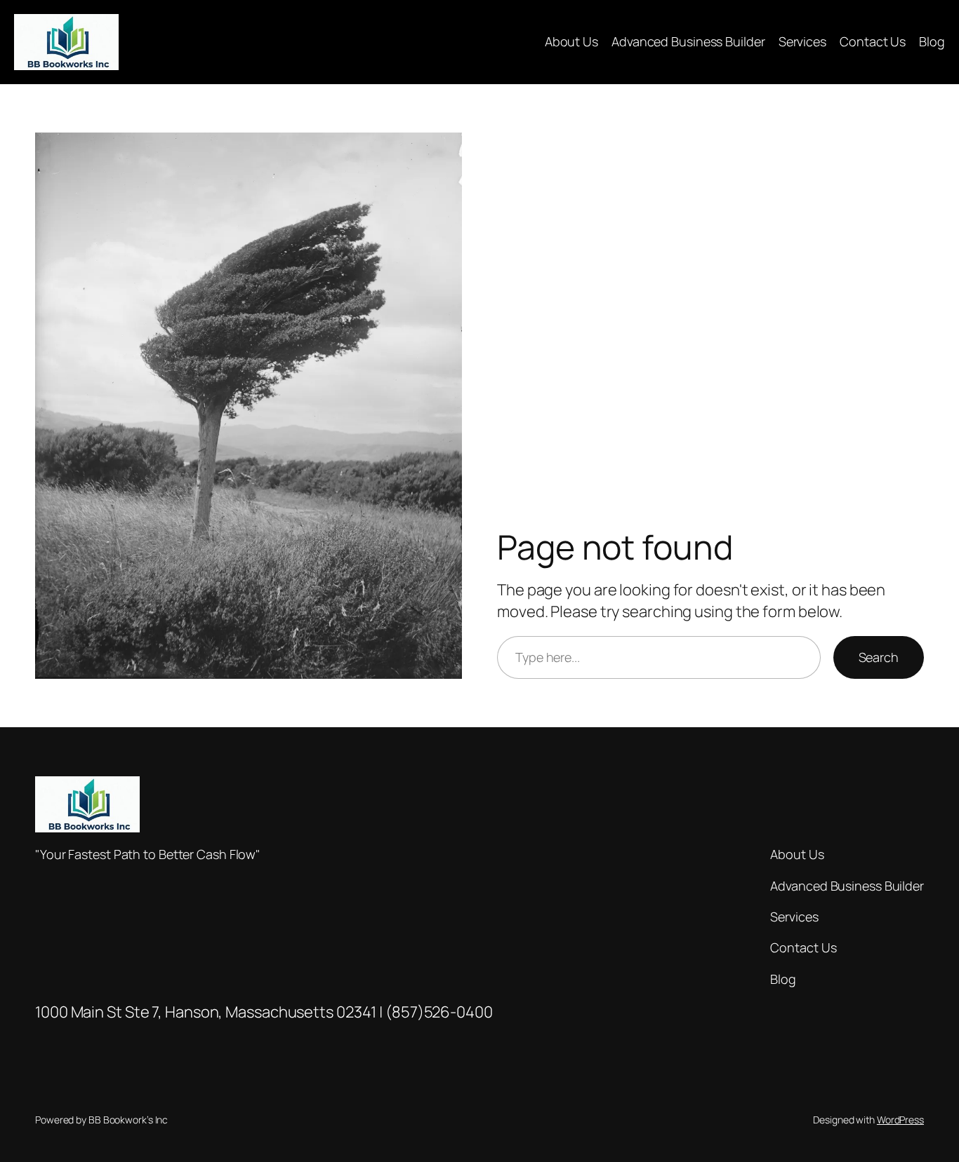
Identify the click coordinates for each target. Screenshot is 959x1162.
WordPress (900, 1119)
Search (879, 657)
